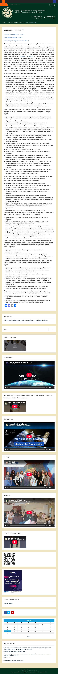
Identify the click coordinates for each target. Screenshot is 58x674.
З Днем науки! (7, 657)
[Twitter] (52, 5)
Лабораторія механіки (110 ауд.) (14, 34)
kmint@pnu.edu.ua (38, 18)
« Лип (28, 636)
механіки (22, 56)
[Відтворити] (5, 387)
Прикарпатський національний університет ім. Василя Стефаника (27, 672)
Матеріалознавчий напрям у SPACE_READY (15, 651)
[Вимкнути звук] (50, 387)
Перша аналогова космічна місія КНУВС (14, 660)
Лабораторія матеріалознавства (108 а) (16, 41)
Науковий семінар (8, 603)
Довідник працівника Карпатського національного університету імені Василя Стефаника (26, 320)
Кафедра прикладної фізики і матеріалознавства (29, 11)
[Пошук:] (26, 329)
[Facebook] (49, 5)
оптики (31, 56)
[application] (29, 375)
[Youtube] (54, 5)
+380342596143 (38, 16)
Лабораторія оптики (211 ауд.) (13, 37)
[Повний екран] (52, 387)
